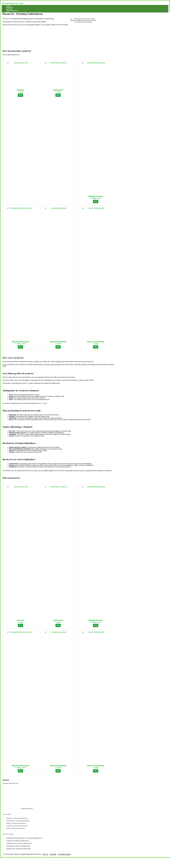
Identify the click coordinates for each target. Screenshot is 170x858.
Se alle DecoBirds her (27, 808)
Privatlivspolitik (64, 854)
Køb (20, 95)
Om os (45, 854)
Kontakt (53, 854)
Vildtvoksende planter (12, 10)
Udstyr (8, 12)
